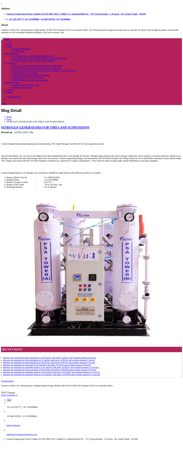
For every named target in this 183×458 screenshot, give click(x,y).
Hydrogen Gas (12, 82)
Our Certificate (18, 51)
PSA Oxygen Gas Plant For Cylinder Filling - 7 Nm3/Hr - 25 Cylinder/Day (44, 70)
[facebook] (2, 37)
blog (9, 400)
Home (9, 44)
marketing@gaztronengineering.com (21, 434)
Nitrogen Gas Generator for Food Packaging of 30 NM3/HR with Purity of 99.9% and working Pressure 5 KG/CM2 (49, 362)
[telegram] (4, 37)
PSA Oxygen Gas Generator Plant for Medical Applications (37, 66)
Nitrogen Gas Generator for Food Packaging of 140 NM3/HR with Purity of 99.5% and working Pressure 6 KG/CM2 (49, 358)
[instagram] (6, 37)
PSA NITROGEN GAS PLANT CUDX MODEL (33, 61)
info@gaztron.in (13, 425)
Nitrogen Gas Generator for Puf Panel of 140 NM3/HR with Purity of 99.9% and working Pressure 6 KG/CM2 (47, 365)
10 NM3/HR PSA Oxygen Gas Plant (27, 78)
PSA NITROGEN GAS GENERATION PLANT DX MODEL (39, 58)
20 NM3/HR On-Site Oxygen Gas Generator (31, 75)
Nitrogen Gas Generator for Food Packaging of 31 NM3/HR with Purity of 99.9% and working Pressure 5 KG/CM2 (49, 360)
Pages (8, 119)
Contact (9, 90)
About (9, 46)
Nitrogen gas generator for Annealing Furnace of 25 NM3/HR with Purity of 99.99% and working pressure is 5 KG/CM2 (51, 375)
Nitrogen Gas (12, 53)
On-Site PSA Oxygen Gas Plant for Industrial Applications (36, 68)
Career (9, 92)
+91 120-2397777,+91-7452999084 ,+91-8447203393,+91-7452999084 (39, 19)
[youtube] (8, 37)
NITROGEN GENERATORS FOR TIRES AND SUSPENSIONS (45, 127)
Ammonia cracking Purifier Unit (25, 85)
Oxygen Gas (11, 63)
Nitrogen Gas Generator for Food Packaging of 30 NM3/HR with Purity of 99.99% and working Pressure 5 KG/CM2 (49, 370)
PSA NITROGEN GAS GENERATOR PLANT (33, 56)
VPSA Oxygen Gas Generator (25, 73)
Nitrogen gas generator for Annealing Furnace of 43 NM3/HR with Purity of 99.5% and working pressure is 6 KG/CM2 (51, 367)
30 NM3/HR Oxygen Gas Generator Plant (30, 80)
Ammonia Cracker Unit (22, 87)
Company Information (21, 49)
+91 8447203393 (13, 97)
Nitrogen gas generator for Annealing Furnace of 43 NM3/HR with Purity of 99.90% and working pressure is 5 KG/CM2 (51, 372)
